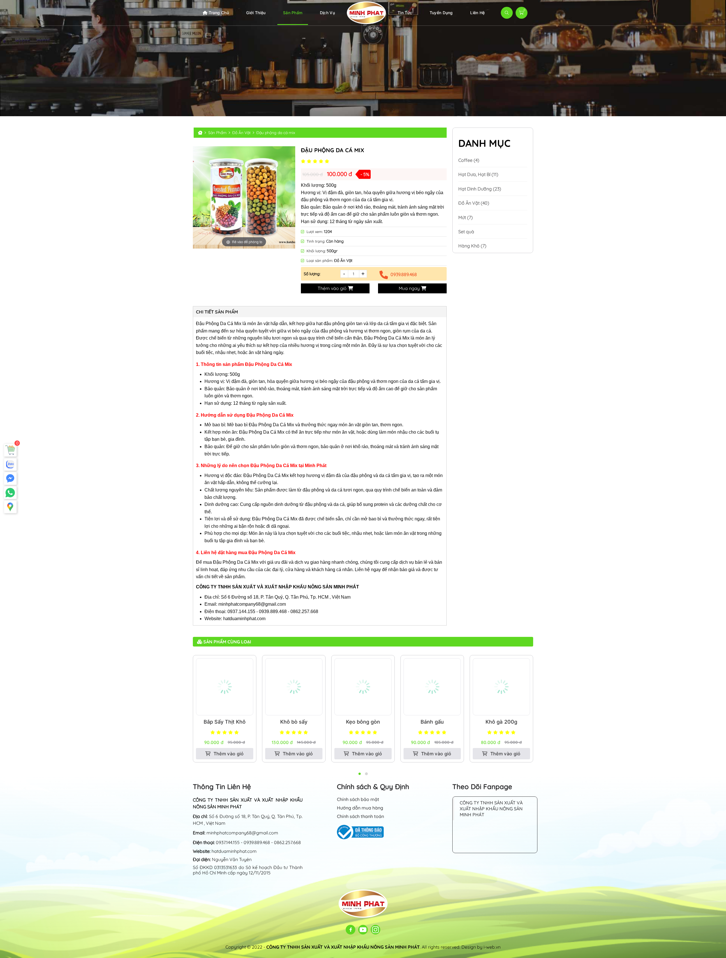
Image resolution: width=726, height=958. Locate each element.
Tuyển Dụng (441, 12)
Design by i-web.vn (481, 947)
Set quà (466, 231)
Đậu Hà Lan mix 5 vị (501, 722)
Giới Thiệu (255, 12)
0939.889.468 (404, 274)
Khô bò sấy (224, 722)
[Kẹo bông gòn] (293, 686)
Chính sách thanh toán (360, 816)
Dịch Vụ (327, 12)
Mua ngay (409, 288)
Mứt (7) (465, 217)
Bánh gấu (362, 722)
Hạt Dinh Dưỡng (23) (479, 189)
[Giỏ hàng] (10, 450)
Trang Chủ (219, 12)
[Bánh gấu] (363, 686)
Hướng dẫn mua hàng (360, 808)
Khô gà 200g (432, 722)
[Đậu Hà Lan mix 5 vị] (501, 686)
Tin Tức (405, 12)
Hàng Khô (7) (472, 246)
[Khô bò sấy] (224, 686)
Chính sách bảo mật (358, 799)
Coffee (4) (468, 160)
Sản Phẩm (292, 12)
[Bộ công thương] (360, 831)
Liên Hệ (477, 12)
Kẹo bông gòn (294, 722)
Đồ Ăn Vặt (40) (473, 203)
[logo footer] (363, 903)
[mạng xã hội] (350, 929)
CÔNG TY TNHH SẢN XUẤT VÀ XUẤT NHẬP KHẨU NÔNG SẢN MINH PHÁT (491, 808)
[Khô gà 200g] (432, 686)
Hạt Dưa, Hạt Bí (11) (478, 174)
